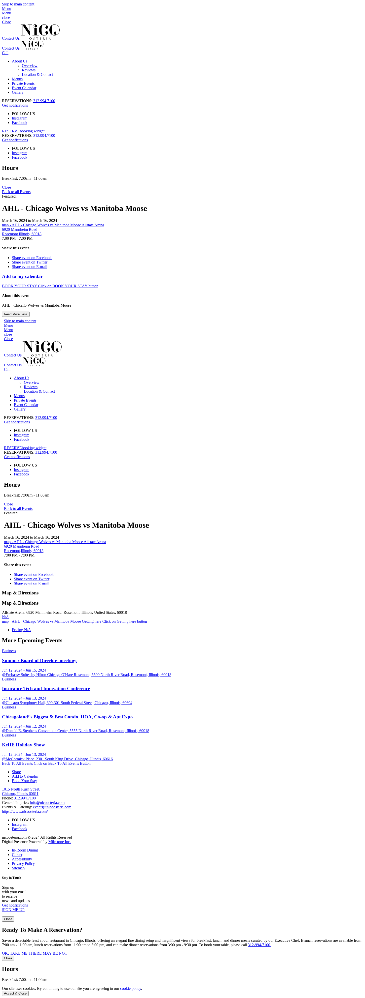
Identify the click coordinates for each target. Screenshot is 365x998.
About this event (16, 296)
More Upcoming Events (32, 640)
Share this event (15, 248)
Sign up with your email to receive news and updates (16, 894)
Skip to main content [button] (18, 4)
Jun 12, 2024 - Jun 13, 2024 (24, 698)
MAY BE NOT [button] (55, 953)
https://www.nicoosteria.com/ (25, 811)
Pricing (21, 630)
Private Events (23, 83)
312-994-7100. (259, 945)
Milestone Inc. (59, 842)
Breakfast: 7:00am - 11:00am (24, 178)
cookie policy (130, 988)
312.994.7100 (44, 101)
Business (9, 651)
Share (16, 772)
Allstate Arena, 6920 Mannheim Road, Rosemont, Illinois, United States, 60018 (64, 612)
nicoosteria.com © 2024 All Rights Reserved (37, 839)
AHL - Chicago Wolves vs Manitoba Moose (74, 208)
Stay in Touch (11, 878)
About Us (19, 61)
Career (17, 854)
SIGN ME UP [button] (13, 910)
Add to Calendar (25, 776)
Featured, (9, 196)
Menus (17, 79)
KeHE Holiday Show (23, 744)
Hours (10, 168)
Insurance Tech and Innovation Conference (46, 688)
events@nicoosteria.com (52, 807)
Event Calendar (24, 88)
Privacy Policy (23, 863)
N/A (5, 617)
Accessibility (22, 859)
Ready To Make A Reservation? (42, 930)
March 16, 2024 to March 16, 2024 (29, 220)
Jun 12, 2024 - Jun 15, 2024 (24, 670)
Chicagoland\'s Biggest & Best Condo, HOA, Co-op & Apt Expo (67, 716)
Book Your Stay (24, 781)
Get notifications (15, 105)
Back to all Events (16, 192)
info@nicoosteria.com (47, 802)
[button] (182, 10)
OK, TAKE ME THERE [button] (22, 953)
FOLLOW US (23, 114)
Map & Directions (20, 592)
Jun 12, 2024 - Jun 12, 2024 (24, 726)
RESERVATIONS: (28, 135)
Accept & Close (15, 993)
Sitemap (18, 868)
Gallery (18, 92)
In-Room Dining (25, 850)
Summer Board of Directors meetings (39, 660)
